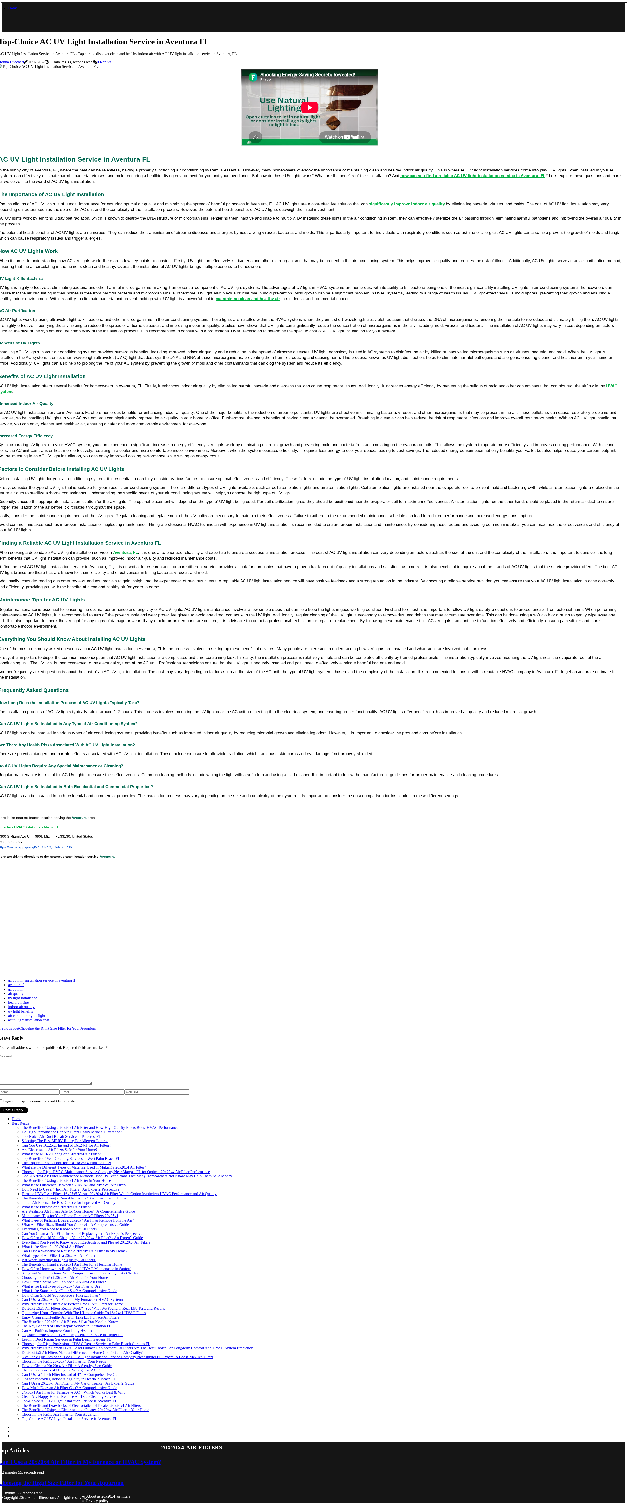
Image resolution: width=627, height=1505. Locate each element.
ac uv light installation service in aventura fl (41, 980)
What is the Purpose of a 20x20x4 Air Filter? (56, 1207)
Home (13, 8)
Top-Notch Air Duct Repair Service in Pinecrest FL (61, 1136)
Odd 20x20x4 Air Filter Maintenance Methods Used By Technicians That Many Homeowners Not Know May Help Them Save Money (127, 1176)
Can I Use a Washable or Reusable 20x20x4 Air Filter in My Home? (74, 1251)
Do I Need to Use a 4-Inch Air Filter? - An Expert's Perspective (70, 1189)
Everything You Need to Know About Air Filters (59, 1229)
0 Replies (104, 62)
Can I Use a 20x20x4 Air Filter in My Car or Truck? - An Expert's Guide (78, 1383)
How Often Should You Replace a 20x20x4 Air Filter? (64, 1282)
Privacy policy (97, 1501)
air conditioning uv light (26, 1016)
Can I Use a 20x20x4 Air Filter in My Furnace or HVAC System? (72, 1299)
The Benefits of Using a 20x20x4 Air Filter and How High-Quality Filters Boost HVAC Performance (100, 1128)
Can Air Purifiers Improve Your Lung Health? (57, 1330)
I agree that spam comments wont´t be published (40, 1101)
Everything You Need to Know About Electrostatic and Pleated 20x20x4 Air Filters (86, 1242)
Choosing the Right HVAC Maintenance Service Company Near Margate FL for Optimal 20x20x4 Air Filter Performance (116, 1172)
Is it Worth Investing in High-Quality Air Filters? (59, 1260)
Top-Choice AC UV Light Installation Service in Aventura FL (69, 1401)
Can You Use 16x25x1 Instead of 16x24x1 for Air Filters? (66, 1145)
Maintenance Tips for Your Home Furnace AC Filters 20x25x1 (70, 1216)
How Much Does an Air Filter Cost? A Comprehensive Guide (69, 1388)
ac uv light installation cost (28, 1020)
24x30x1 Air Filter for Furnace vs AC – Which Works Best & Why (73, 1392)
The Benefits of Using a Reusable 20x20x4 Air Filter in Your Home (74, 1198)
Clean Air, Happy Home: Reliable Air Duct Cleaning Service (69, 1397)
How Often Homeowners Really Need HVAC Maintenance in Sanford (76, 1269)
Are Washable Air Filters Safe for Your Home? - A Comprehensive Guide (78, 1211)
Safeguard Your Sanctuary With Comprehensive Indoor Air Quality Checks (80, 1273)
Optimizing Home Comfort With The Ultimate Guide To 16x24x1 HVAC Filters (84, 1313)
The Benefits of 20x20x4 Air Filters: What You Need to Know (70, 1322)
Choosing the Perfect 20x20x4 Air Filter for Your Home (65, 1277)
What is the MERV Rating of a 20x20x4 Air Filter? (61, 1154)
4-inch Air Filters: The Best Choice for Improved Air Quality (68, 1202)
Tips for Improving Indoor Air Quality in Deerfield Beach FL (69, 1379)
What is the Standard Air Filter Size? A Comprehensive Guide (69, 1291)
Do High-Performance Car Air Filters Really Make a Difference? (72, 1132)
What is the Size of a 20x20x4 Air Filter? (53, 1247)
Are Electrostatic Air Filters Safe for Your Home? (59, 1150)
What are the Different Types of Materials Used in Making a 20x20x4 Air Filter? (84, 1167)
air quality (16, 993)
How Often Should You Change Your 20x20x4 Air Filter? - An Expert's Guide (82, 1238)
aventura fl (16, 985)
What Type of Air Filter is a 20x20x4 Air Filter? (58, 1255)
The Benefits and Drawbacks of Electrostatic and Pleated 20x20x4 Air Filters (81, 1405)
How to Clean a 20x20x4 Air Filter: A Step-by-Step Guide (67, 1366)
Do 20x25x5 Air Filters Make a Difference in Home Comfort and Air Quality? (82, 1352)
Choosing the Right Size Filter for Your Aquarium (60, 1414)
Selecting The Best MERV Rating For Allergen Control (65, 1141)
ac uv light (16, 989)
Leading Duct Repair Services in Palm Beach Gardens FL (66, 1339)
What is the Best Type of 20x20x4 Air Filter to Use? (62, 1286)
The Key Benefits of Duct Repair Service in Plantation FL (66, 1326)
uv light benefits (20, 1011)
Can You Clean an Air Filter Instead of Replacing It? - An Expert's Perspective (82, 1233)
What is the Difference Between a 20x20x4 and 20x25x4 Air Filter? (74, 1185)
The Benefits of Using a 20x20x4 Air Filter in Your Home (66, 1180)
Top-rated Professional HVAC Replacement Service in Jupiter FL (72, 1335)
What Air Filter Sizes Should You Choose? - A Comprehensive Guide (75, 1225)
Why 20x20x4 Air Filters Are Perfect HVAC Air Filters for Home (72, 1304)
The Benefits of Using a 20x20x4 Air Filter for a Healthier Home (72, 1264)
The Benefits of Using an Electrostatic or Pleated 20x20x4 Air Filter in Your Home (85, 1410)
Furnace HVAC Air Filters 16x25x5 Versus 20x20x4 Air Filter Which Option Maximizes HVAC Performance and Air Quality (119, 1194)
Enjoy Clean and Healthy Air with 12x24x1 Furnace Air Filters (70, 1317)
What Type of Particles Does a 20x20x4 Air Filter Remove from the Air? (78, 1220)
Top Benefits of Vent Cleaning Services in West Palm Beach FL (71, 1158)
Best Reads (20, 1123)
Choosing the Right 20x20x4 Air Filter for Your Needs (64, 1361)
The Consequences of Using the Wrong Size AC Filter (64, 1370)
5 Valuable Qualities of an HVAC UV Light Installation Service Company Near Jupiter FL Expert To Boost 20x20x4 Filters (117, 1357)
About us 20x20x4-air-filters (108, 1496)
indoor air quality (21, 1007)
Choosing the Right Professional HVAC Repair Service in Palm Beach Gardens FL (86, 1344)
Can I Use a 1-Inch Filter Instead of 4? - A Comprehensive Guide (72, 1374)
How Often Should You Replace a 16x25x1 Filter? (61, 1295)
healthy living (18, 1002)
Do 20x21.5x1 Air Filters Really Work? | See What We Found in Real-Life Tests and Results (93, 1308)
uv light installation (22, 998)
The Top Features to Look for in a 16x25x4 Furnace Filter (66, 1163)
